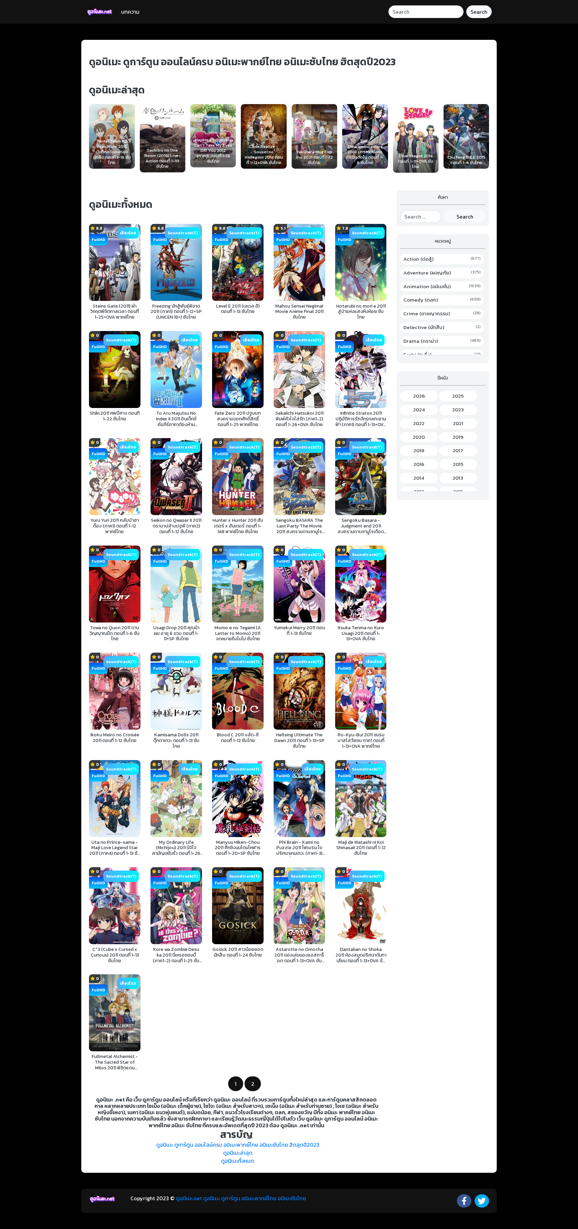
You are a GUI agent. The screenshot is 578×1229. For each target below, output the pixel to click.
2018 (418, 450)
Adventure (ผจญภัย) (442, 272)
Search (479, 12)
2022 (418, 423)
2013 (458, 478)
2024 (419, 409)
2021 (458, 423)
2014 (418, 478)
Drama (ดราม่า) (442, 341)
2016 (418, 464)
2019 (458, 437)
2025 (458, 396)
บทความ (130, 12)
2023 (458, 409)
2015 (458, 464)
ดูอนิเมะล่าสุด (238, 1153)
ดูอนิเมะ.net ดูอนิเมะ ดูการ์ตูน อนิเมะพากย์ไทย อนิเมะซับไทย (241, 1198)
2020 (419, 437)
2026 (419, 396)
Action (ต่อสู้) (442, 259)
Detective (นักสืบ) (442, 327)
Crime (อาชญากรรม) (442, 313)
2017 (458, 450)
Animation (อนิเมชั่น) (442, 286)
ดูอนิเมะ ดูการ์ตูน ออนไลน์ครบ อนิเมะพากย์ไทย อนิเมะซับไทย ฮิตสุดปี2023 (237, 1145)
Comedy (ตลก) (442, 300)
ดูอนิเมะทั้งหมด (237, 1161)
